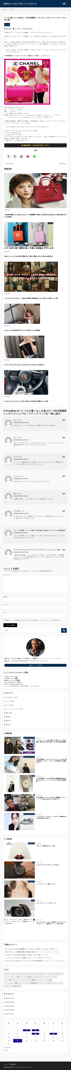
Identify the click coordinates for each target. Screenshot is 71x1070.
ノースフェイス (13, 973)
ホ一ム (6, 1064)
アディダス (56, 973)
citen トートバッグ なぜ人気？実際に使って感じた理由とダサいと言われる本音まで (28, 256)
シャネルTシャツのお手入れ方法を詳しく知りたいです (20, 955)
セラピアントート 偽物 (11, 678)
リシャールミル (47, 973)
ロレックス (22, 973)
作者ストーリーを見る (35, 665)
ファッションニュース (14, 709)
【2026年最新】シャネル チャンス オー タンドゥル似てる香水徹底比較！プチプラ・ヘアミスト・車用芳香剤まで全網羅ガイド (51, 761)
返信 (63, 420)
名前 (5, 596)
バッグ (7, 24)
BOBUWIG (34, 983)
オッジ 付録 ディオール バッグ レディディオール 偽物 (19, 980)
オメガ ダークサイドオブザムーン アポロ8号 (47, 865)
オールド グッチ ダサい (44, 983)
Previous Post (9, 163)
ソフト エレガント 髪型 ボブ (12, 983)
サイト (5, 612)
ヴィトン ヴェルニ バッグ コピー (13, 684)
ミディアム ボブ (25, 983)
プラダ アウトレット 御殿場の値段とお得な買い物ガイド (20, 952)
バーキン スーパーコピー (11, 676)
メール (6, 604)
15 (53, 1033)
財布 (8, 720)
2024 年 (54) (10, 1006)
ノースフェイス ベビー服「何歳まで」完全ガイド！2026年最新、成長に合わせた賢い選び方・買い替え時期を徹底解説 (51, 741)
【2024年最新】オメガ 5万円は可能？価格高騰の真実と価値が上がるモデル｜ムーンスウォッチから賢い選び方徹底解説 (51, 780)
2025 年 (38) (10, 1002)
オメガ (6, 973)
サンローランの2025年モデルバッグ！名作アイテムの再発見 (22, 330)
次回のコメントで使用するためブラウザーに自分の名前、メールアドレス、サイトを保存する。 (33, 620)
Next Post (63, 163)
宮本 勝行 (8, 28)
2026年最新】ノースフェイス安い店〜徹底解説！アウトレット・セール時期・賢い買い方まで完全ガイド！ (51, 798)
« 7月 (5, 1050)
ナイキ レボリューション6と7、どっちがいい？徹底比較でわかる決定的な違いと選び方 (51, 817)
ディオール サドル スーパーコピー (47, 977)
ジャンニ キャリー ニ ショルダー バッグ (46, 903)
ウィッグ (10, 701)
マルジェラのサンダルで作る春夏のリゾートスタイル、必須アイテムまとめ (26, 949)
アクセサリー (53, 262)
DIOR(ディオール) (32, 977)
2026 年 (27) (10, 998)
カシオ (61, 973)
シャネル (25, 32)
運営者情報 (12, 1064)
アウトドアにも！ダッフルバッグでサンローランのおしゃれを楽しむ (24, 364)
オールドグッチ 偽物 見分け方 (13, 986)
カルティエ (33, 973)
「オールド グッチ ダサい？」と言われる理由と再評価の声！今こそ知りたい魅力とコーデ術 (31, 298)
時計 (9, 713)
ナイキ (27, 973)
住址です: (7, 661)
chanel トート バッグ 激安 (12, 680)
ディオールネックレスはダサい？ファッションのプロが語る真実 (23, 960)
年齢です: (19, 658)
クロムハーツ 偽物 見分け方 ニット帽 (45, 846)
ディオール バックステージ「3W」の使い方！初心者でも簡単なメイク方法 (26, 401)
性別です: (28, 658)
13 (35, 1033)
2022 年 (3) (9, 1014)
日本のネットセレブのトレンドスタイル (20, 4)
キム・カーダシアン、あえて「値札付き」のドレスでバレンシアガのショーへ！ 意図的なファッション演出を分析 (51, 922)
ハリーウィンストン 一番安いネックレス (46, 884)
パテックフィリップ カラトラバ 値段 (15, 958)
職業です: (36, 658)
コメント (6, 575)
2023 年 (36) (10, 1010)
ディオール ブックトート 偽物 (43, 980)
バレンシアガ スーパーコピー (12, 682)
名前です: (7, 658)
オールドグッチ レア (57, 983)
